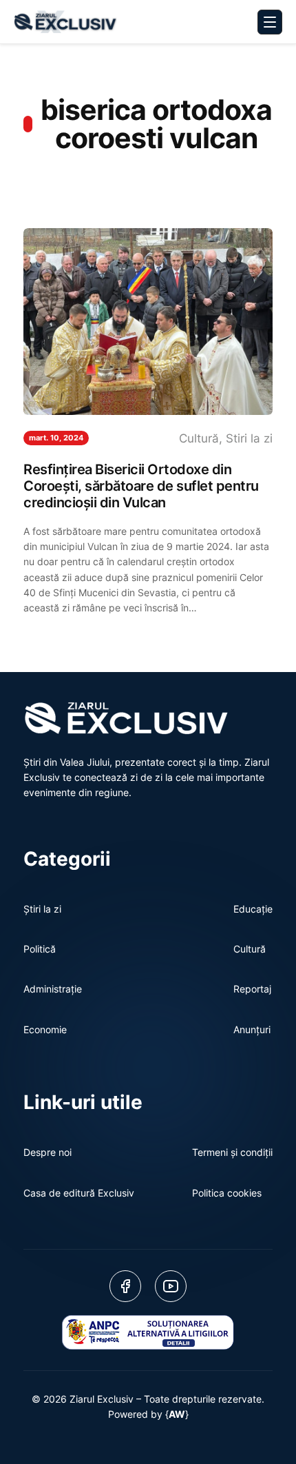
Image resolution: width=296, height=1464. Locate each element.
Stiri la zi (249, 438)
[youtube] (171, 1286)
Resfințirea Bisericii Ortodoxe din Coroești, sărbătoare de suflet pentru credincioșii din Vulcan (141, 486)
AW (177, 1414)
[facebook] (125, 1286)
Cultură (199, 438)
